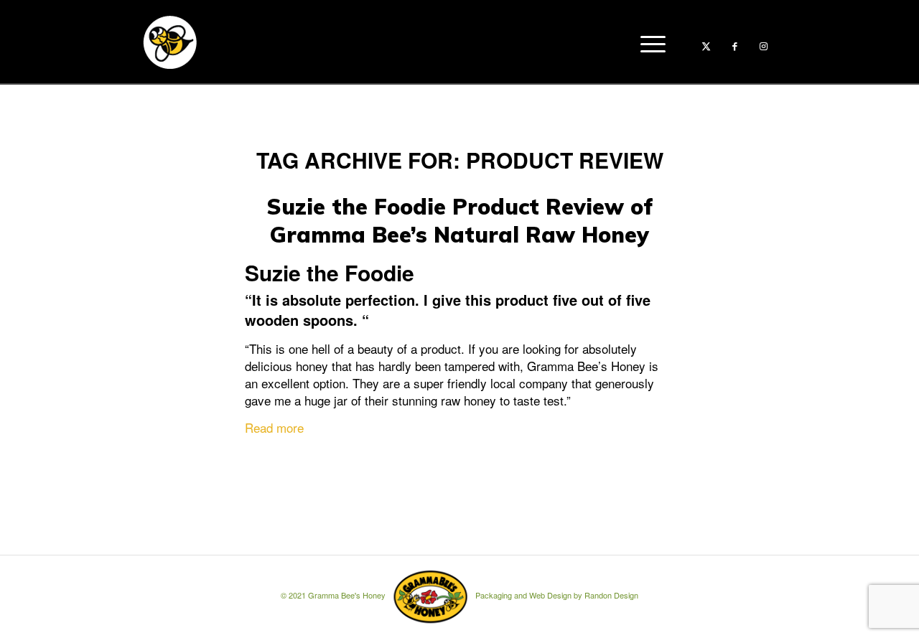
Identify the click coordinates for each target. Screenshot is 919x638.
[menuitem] (648, 42)
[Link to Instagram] (763, 46)
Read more (274, 427)
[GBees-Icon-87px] (169, 42)
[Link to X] (706, 46)
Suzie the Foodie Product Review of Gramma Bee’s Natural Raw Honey (459, 220)
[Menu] (648, 42)
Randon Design (611, 595)
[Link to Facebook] (734, 46)
